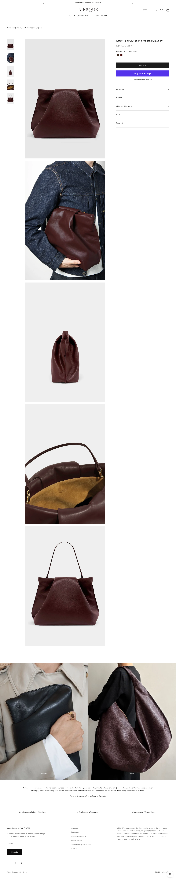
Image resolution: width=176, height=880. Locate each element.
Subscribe (14, 852)
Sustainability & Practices (81, 844)
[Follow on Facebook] (8, 863)
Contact (74, 828)
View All (44, 773)
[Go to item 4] (10, 84)
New (132, 773)
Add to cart (143, 65)
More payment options (143, 79)
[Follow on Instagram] (15, 863)
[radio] (117, 55)
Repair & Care (76, 840)
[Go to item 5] (10, 98)
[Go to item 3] (10, 71)
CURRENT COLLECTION (78, 16)
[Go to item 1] (10, 44)
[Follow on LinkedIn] (22, 863)
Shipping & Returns (78, 836)
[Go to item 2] (10, 58)
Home (9, 28)
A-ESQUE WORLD (100, 16)
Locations (75, 832)
